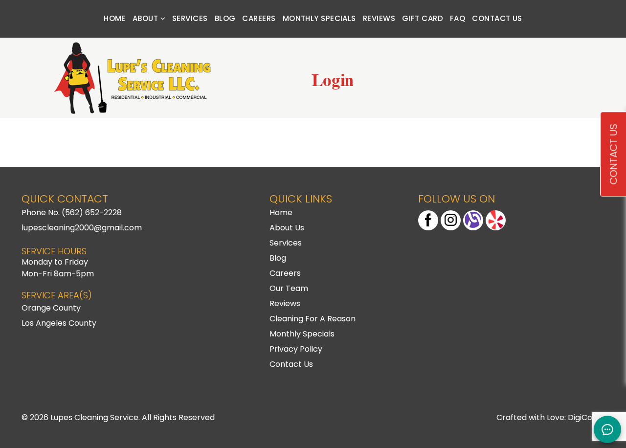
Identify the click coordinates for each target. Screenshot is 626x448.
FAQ (457, 18)
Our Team (288, 288)
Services (190, 18)
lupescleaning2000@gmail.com (82, 227)
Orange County (51, 308)
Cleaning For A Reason (312, 318)
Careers (258, 18)
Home (115, 18)
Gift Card (422, 18)
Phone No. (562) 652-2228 (72, 212)
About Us (286, 227)
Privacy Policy (295, 349)
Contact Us (497, 18)
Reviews (379, 18)
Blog (225, 18)
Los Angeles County (59, 323)
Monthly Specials (319, 18)
